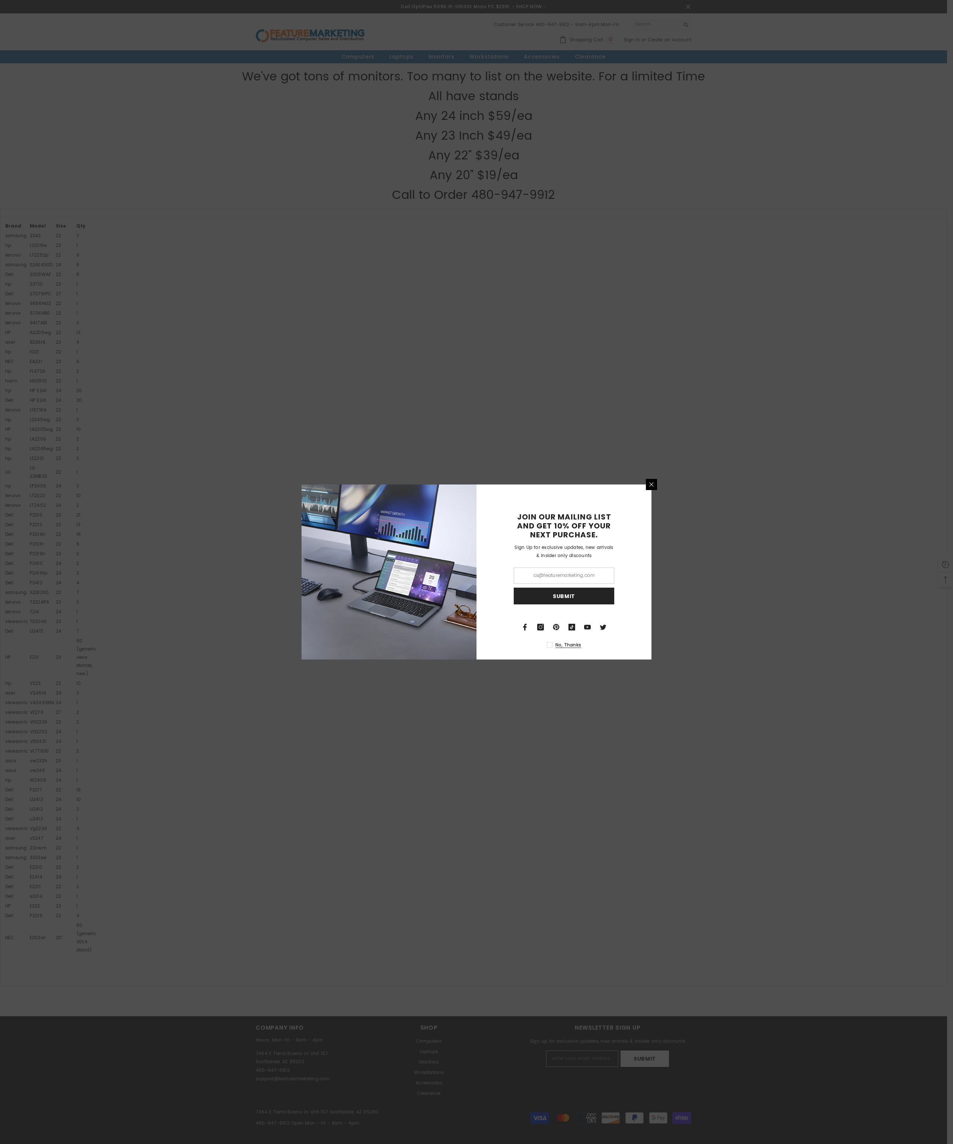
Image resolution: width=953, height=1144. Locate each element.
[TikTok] (572, 627)
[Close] (651, 484)
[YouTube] (587, 627)
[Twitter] (603, 627)
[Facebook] (525, 627)
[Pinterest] (556, 627)
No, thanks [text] (568, 645)
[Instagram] (540, 627)
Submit (564, 596)
